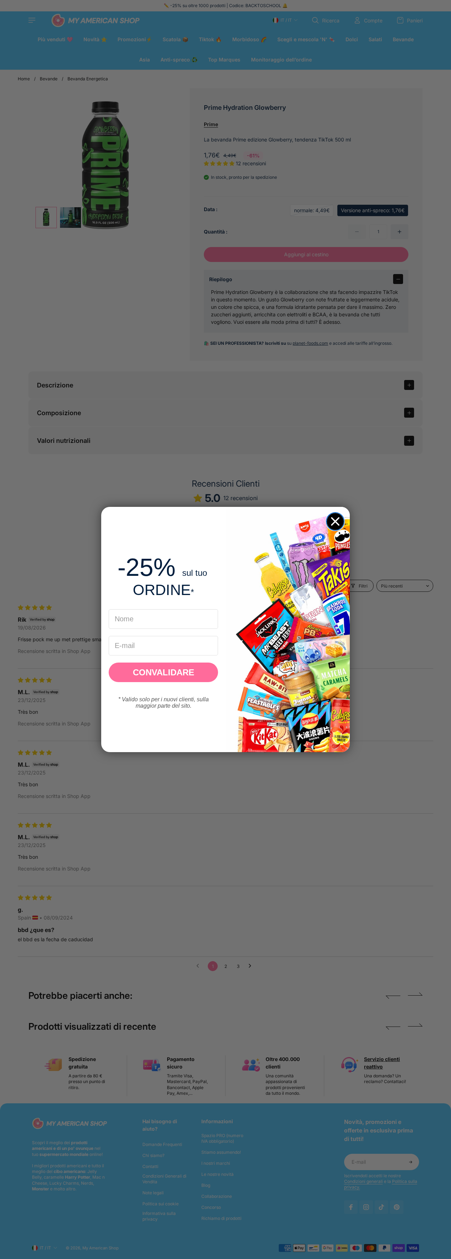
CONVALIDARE (163, 672)
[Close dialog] (335, 521)
